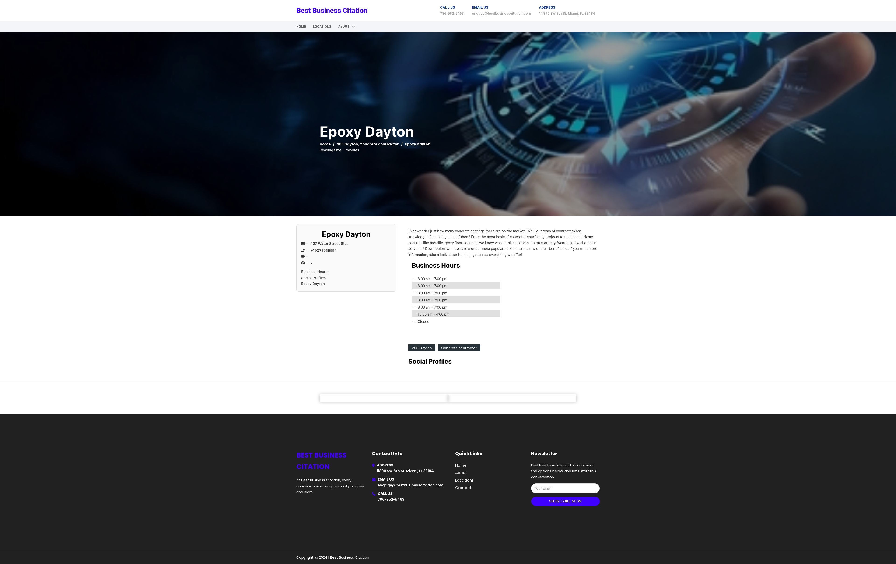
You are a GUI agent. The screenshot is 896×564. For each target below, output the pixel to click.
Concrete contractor (379, 144)
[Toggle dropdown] (353, 26)
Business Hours (314, 272)
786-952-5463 (391, 499)
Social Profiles (313, 278)
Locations (322, 26)
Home (301, 26)
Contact (463, 487)
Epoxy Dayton (313, 283)
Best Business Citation (332, 10)
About (461, 472)
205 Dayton (347, 144)
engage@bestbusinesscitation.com (411, 485)
